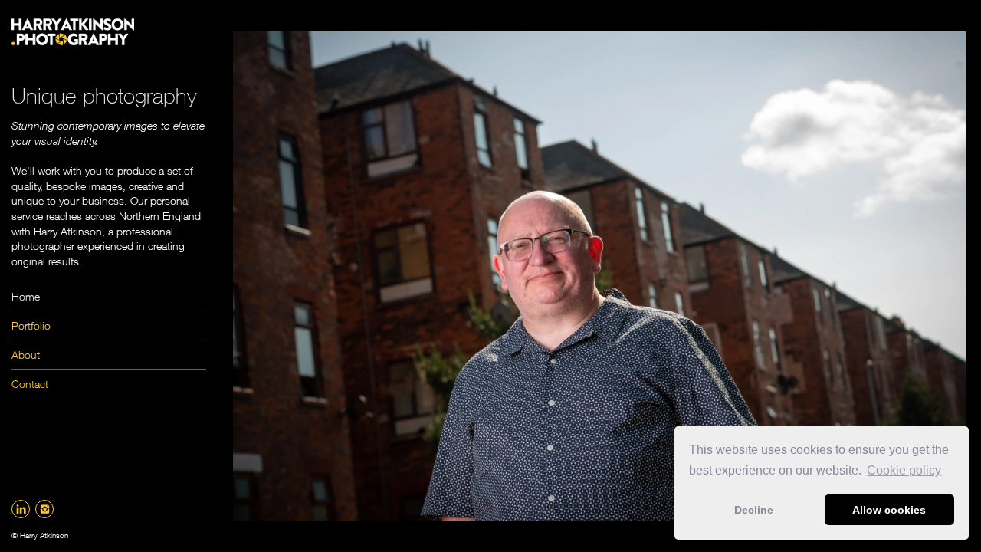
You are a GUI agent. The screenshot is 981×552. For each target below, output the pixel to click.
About (25, 354)
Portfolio (31, 325)
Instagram (44, 509)
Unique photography (103, 95)
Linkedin (20, 509)
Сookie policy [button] (904, 470)
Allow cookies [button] (889, 510)
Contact (29, 383)
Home (25, 296)
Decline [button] (753, 510)
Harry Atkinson (44, 535)
